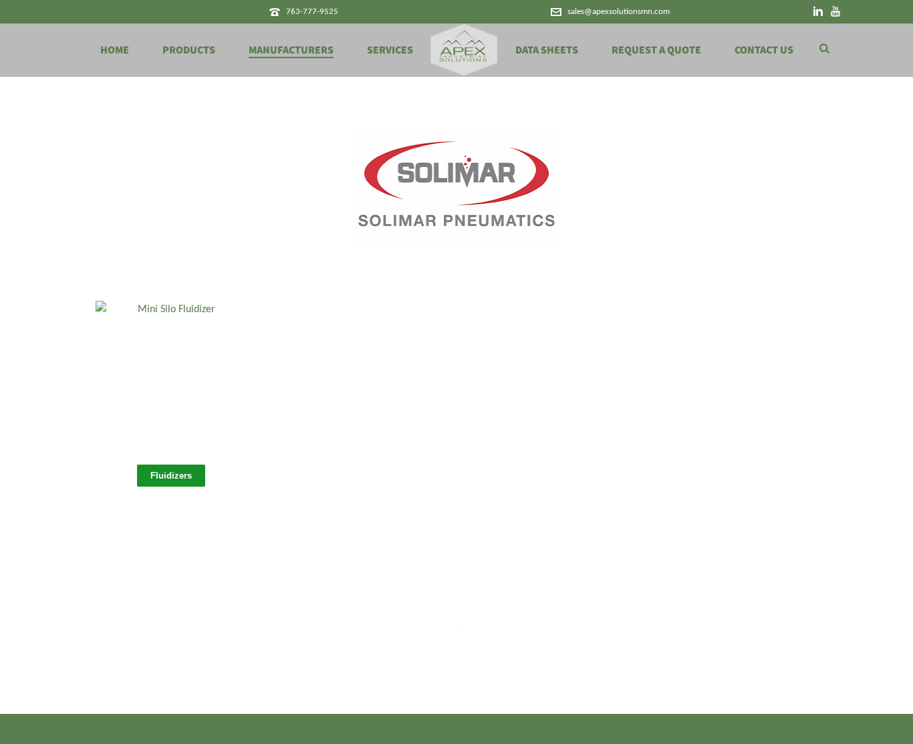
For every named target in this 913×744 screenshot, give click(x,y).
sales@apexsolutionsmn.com (618, 11)
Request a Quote (656, 50)
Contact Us (764, 50)
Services (390, 50)
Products (188, 50)
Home (114, 50)
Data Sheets (546, 50)
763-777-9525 (312, 11)
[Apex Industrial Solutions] (464, 50)
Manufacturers (291, 50)
